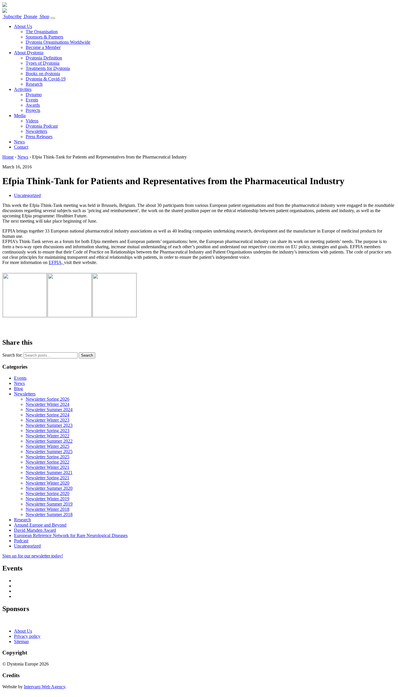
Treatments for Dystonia (48, 68)
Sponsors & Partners (44, 36)
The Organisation (42, 31)
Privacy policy (27, 636)
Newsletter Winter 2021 (47, 467)
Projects (33, 110)
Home (8, 156)
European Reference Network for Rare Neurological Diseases (71, 535)
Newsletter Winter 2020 (47, 482)
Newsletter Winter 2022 (47, 435)
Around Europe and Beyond (40, 524)
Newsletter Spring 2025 (47, 456)
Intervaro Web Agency (44, 686)
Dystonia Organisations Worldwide (58, 42)
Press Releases (39, 136)
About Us (23, 26)
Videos (32, 120)
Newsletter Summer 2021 (49, 472)
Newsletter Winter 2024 (47, 404)
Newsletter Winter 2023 (47, 420)
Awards (33, 105)
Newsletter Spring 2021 (47, 477)
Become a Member (43, 47)
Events (32, 99)
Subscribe (12, 16)
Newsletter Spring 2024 (47, 414)
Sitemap (21, 641)
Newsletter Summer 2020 (49, 488)
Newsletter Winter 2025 (47, 446)
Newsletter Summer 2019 (49, 503)
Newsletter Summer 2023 (49, 425)
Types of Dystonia (42, 63)
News (19, 141)
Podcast (21, 540)
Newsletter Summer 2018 (49, 514)
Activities (22, 89)
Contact (21, 147)
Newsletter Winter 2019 (47, 498)
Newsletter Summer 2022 (49, 441)
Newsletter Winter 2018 (47, 509)
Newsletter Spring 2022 (47, 462)
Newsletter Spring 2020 (47, 493)
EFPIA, (56, 262)
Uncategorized (27, 195)
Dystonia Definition (44, 57)
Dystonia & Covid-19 (46, 78)
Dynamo (34, 94)
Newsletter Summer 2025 (49, 451)
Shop (43, 16)
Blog (18, 388)
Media (20, 115)
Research (34, 84)
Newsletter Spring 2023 (47, 430)
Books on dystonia (43, 73)
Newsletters (36, 131)
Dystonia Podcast (42, 126)
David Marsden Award (35, 530)
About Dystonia (28, 52)
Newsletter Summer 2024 (49, 409)
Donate (30, 16)
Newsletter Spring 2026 (47, 399)
